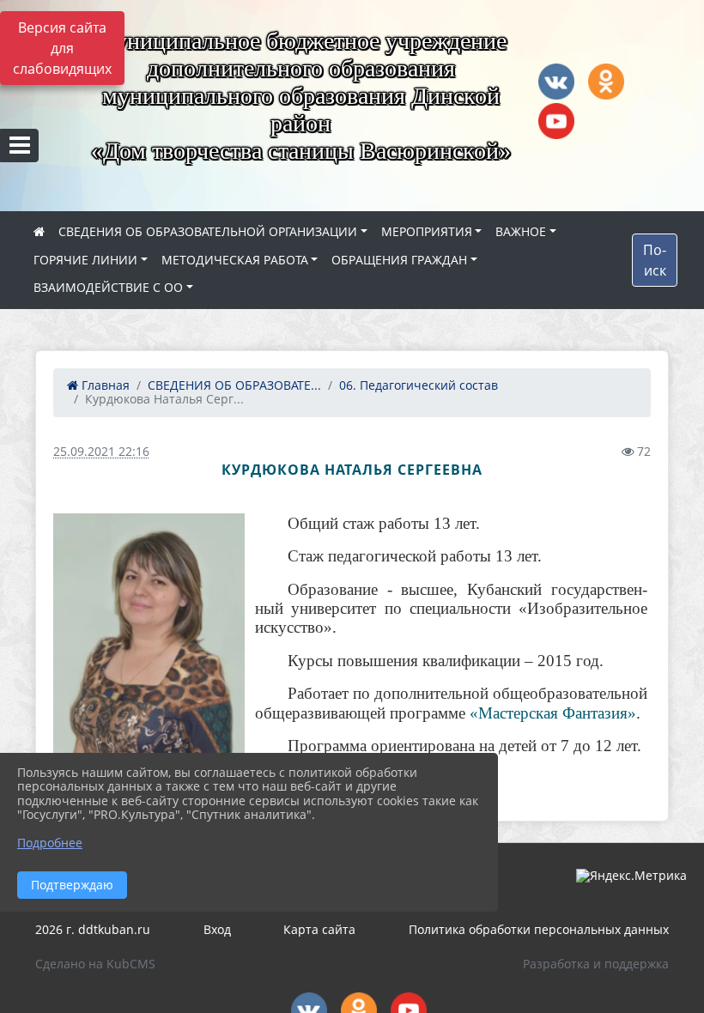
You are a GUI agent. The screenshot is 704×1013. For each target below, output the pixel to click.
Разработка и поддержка (596, 963)
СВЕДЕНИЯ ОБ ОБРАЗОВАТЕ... (234, 385)
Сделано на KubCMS (95, 963)
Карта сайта (319, 929)
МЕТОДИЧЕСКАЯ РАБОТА (234, 260)
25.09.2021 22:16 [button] (101, 451)
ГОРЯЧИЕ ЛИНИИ (85, 260)
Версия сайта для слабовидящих (62, 48)
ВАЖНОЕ (520, 231)
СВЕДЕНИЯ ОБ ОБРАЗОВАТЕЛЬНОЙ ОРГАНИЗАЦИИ (207, 231)
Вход (217, 929)
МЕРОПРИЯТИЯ (426, 231)
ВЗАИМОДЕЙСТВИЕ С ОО (108, 287)
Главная (104, 385)
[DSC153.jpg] (149, 651)
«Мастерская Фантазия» (553, 713)
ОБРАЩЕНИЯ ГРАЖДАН (399, 260)
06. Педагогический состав (418, 385)
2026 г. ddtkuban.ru (92, 929)
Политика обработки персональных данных (539, 929)
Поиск (654, 260)
